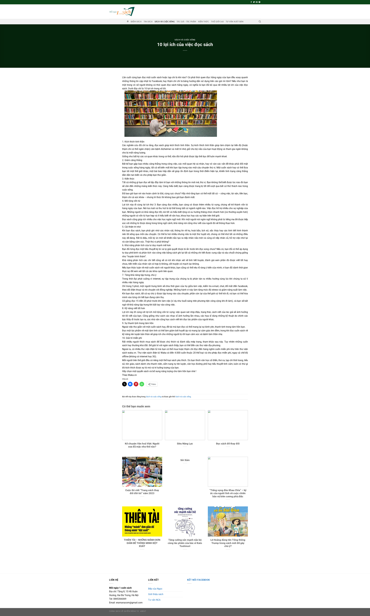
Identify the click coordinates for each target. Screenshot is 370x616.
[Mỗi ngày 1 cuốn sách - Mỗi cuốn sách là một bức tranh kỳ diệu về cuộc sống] (122, 11)
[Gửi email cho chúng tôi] (257, 2)
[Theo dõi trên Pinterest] (259, 2)
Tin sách (148, 21)
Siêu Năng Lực (185, 443)
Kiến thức (203, 21)
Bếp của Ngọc (155, 588)
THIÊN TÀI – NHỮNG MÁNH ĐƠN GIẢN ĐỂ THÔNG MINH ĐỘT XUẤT (142, 543)
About (143, 611)
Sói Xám (185, 460)
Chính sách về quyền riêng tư (124, 611)
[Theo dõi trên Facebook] (251, 2)
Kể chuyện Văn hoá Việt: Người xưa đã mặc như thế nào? (142, 445)
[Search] (260, 21)
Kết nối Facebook (198, 580)
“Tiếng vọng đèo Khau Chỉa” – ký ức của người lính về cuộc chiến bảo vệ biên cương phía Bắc (227, 493)
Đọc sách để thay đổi (228, 443)
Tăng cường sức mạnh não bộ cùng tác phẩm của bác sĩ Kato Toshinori (185, 543)
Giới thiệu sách (155, 594)
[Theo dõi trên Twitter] (254, 2)
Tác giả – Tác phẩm (186, 21)
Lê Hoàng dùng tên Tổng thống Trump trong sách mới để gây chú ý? (227, 543)
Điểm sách (136, 21)
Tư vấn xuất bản (234, 21)
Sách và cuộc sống (165, 21)
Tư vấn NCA (154, 599)
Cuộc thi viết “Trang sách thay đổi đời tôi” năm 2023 (142, 492)
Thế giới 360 (217, 21)
